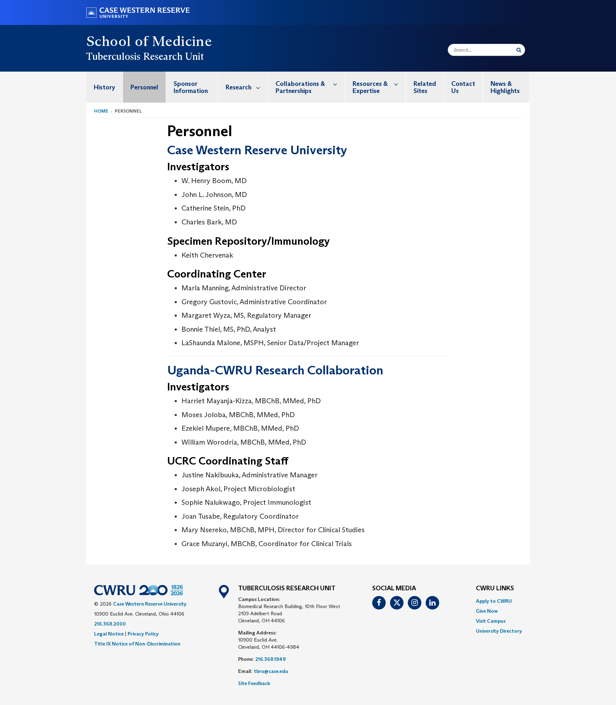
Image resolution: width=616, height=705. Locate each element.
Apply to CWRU (494, 601)
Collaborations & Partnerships (300, 87)
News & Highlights (505, 87)
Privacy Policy (143, 634)
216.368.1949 (270, 659)
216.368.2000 (110, 624)
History (104, 87)
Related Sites (425, 87)
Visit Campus (490, 621)
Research (238, 87)
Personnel (144, 87)
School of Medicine (149, 41)
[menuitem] (104, 87)
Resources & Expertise (370, 87)
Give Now (487, 611)
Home (101, 111)
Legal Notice (109, 634)
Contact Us (463, 87)
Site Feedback (254, 683)
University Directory (499, 631)
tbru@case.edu (271, 671)
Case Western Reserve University (149, 604)
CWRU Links (495, 588)
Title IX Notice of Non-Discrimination (137, 644)
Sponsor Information (191, 87)
